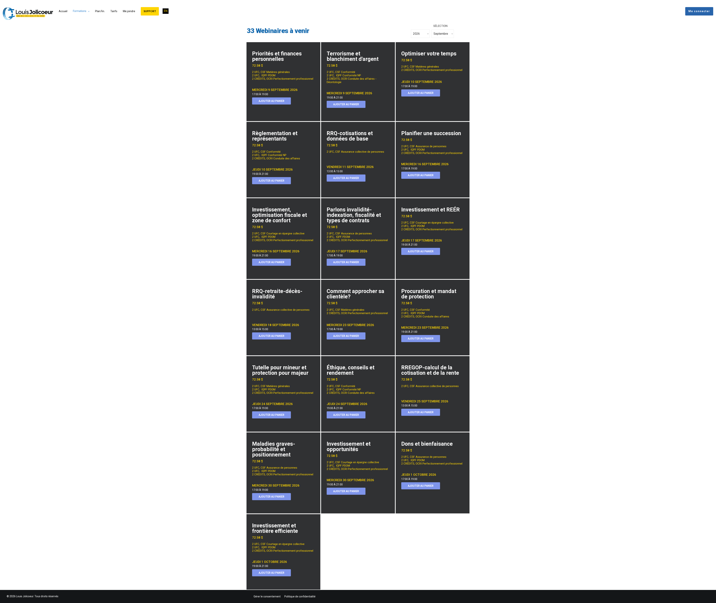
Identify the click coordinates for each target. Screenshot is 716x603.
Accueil (63, 11)
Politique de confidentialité (299, 596)
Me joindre (129, 11)
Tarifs (113, 11)
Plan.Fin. (100, 11)
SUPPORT (150, 11)
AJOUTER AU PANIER (271, 100)
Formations (79, 11)
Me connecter (699, 11)
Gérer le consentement (267, 596)
